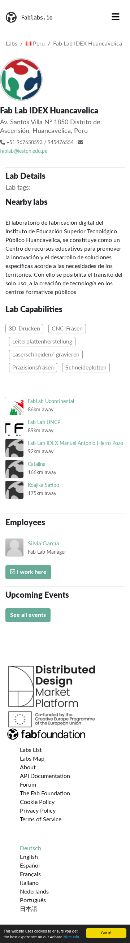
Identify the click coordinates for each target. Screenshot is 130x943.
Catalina (37, 464)
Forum (28, 785)
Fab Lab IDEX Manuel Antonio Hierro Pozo (75, 443)
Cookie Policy (37, 802)
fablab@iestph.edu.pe (23, 151)
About (28, 767)
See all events (28, 615)
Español (30, 866)
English (29, 857)
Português (33, 900)
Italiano (29, 883)
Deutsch (30, 848)
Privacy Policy (38, 811)
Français (30, 874)
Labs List (31, 750)
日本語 (28, 909)
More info (71, 936)
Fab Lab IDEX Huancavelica (87, 44)
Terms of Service (40, 819)
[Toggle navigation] (115, 17)
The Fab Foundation (45, 793)
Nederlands (34, 892)
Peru (38, 44)
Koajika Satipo (43, 485)
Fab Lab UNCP (44, 422)
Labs (11, 44)
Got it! (106, 932)
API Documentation (45, 776)
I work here (31, 572)
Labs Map (32, 759)
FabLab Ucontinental (51, 401)
